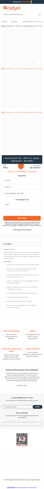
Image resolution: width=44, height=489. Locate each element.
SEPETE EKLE (22, 218)
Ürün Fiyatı (37, 165)
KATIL (37, 407)
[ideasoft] (11, 487)
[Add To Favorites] (38, 28)
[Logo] (12, 8)
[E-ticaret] (22, 487)
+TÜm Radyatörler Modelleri (22, 230)
